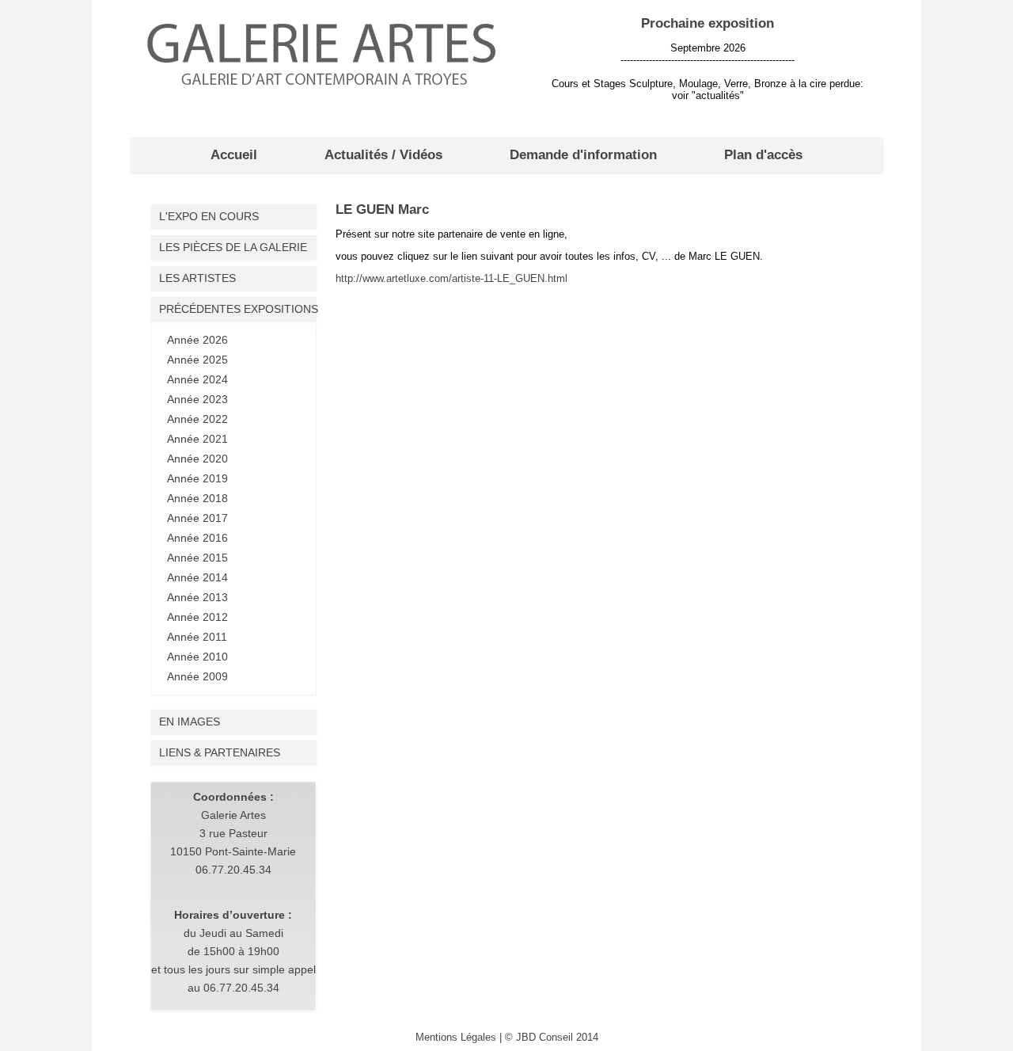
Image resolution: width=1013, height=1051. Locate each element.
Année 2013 (197, 597)
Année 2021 (197, 438)
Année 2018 (197, 498)
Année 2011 (197, 636)
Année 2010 (197, 656)
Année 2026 (197, 339)
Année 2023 (197, 399)
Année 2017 (197, 518)
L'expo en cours (209, 216)
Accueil (234, 154)
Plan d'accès (763, 154)
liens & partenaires (219, 752)
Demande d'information (583, 154)
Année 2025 (197, 359)
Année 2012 (197, 617)
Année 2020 (197, 458)
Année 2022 (197, 419)
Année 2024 (197, 379)
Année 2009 (197, 676)
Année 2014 (197, 577)
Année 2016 (197, 537)
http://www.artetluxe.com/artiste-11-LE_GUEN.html (451, 278)
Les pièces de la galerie (233, 247)
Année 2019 (197, 478)
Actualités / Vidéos (383, 154)
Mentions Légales (455, 1037)
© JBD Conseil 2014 (551, 1037)
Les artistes (197, 278)
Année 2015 (197, 557)
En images (189, 721)
